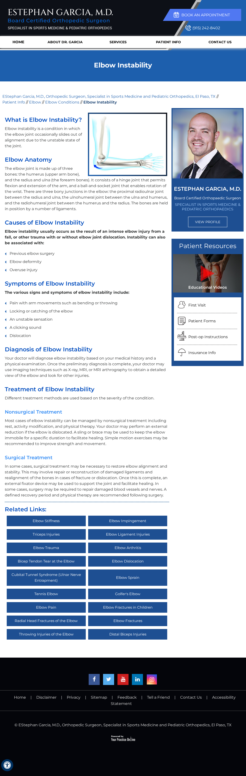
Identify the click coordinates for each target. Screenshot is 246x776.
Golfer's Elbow (127, 594)
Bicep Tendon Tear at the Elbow (46, 561)
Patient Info (168, 42)
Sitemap (99, 697)
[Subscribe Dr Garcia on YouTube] (123, 679)
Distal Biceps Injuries (127, 634)
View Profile (207, 222)
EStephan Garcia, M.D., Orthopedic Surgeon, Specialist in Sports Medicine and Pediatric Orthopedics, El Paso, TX (108, 96)
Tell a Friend (158, 697)
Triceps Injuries (46, 534)
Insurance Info (202, 352)
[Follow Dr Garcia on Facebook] (94, 679)
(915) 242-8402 (206, 28)
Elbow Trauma (46, 547)
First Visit (197, 305)
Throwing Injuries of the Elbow (46, 634)
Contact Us (220, 42)
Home (18, 42)
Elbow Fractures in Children (128, 607)
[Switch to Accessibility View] (7, 765)
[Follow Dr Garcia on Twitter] (109, 679)
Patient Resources (207, 246)
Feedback (127, 697)
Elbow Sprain (127, 577)
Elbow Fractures (127, 620)
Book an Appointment (205, 15)
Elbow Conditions (62, 102)
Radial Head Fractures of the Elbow (46, 620)
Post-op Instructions (208, 337)
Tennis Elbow (46, 594)
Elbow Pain (46, 607)
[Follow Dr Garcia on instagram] (152, 679)
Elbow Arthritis (128, 547)
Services (118, 42)
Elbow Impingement (127, 521)
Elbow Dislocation (128, 561)
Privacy (73, 697)
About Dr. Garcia (65, 42)
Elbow (35, 102)
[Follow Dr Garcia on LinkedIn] (137, 679)
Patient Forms (202, 321)
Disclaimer (46, 697)
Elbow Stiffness (46, 521)
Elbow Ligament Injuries (128, 534)
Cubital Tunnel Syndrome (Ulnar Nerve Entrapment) (46, 577)
